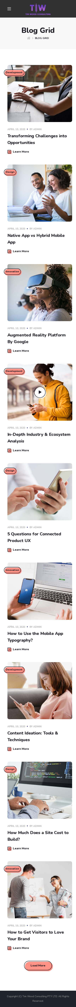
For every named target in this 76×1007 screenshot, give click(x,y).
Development (14, 72)
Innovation (12, 271)
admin (37, 129)
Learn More (21, 152)
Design (10, 172)
